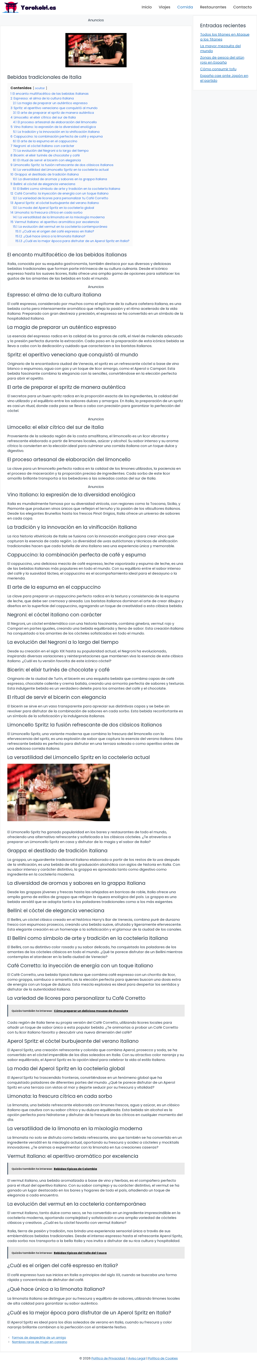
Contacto (242, 7)
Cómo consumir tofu (218, 69)
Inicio (147, 7)
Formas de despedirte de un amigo (39, 1338)
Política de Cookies (163, 1358)
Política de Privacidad (108, 1358)
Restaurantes (213, 7)
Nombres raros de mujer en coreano (39, 1342)
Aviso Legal (136, 1358)
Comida (185, 7)
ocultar (40, 88)
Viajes (164, 7)
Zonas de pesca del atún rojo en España (222, 60)
